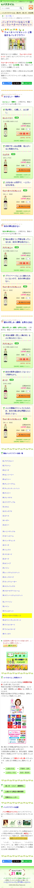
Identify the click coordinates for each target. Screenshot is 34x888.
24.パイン (6, 568)
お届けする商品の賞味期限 (14, 791)
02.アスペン (7, 465)
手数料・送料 (24, 768)
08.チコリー (7, 493)
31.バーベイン (7, 602)
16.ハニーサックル (9, 531)
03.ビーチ (6, 470)
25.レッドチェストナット (11, 572)
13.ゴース (6, 516)
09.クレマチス (7, 497)
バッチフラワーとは (8, 13)
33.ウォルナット (8, 611)
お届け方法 (10, 768)
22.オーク (6, 559)
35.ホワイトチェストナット (12, 620)
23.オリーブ (7, 563)
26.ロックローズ (8, 577)
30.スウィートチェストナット (13, 595)
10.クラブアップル (9, 502)
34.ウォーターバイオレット (12, 615)
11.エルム (6, 506)
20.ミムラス (7, 549)
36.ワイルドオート (9, 624)
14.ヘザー (6, 520)
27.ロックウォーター (10, 581)
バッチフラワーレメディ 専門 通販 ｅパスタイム (17, 882)
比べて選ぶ (9, 16)
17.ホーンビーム (8, 536)
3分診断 (30, 13)
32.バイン (6, 606)
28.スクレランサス (9, 586)
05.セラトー (7, 479)
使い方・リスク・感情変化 (14, 786)
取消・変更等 (24, 772)
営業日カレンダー (11, 797)
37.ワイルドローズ (9, 629)
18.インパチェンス (9, 540)
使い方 (24, 13)
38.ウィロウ (7, 634)
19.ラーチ (6, 545)
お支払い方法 (11, 772)
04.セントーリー (8, 475)
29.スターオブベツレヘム (11, 591)
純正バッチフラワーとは (18, 838)
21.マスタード (7, 554)
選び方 (19, 13)
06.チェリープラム (9, 484)
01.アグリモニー (8, 461)
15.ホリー (6, 525)
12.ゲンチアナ (7, 511)
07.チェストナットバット (11, 488)
